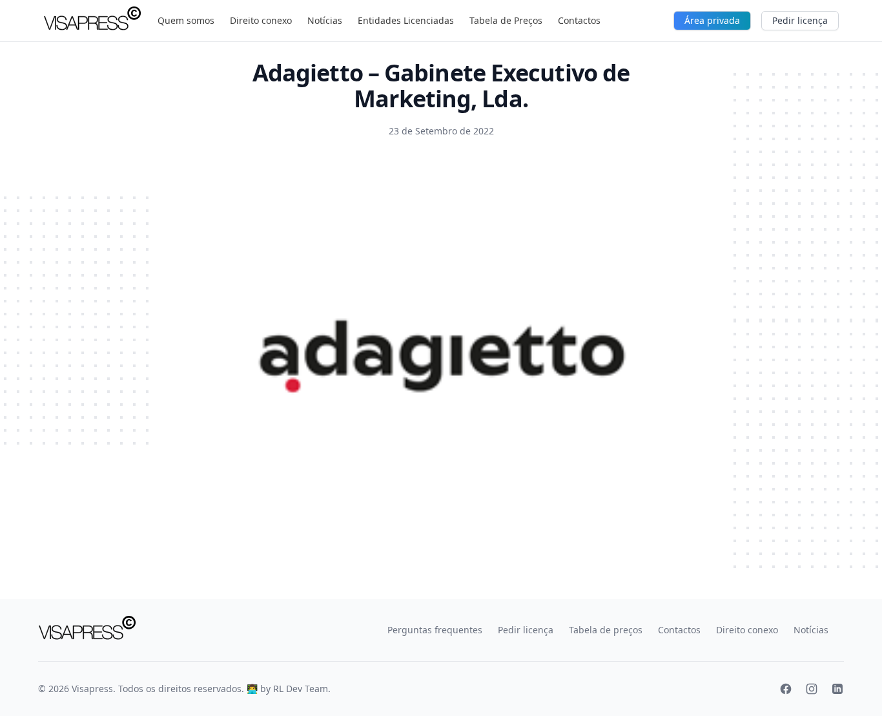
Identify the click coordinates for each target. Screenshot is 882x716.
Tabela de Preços (505, 20)
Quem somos (186, 20)
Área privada (712, 20)
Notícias (324, 20)
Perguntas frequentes (434, 630)
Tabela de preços (605, 630)
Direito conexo (261, 20)
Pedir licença (800, 20)
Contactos (579, 20)
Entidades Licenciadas (406, 20)
